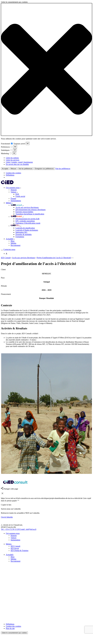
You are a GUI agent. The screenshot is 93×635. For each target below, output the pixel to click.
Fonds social (20, 196)
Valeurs (13, 192)
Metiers (9, 544)
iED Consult (6, 258)
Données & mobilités (24, 234)
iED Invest (15, 548)
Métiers (9, 203)
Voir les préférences (25, 169)
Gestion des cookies (13, 173)
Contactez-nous (9, 249)
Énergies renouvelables (24, 212)
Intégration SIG (21, 232)
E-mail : (27, 529)
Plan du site (10, 628)
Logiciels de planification (25, 228)
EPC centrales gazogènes (25, 221)
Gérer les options (12, 158)
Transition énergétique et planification (30, 214)
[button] (46, 69)
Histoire (14, 190)
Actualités (9, 239)
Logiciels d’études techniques (27, 230)
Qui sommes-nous (13, 188)
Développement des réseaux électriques (31, 210)
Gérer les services (12, 160)
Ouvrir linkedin (7, 517)
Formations (20, 237)
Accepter (5, 169)
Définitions (10, 175)
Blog (12, 241)
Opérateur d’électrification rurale (28, 223)
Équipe (13, 198)
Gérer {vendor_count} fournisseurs (19, 162)
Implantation (15, 540)
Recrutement (15, 245)
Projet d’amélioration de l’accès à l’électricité (54, 258)
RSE (17, 194)
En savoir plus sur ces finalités (17, 164)
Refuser (13, 169)
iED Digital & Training (19, 550)
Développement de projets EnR (27, 219)
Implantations (16, 201)
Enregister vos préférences (44, 169)
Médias (13, 243)
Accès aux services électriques (27, 207)
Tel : (10, 529)
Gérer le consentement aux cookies (14, 633)
